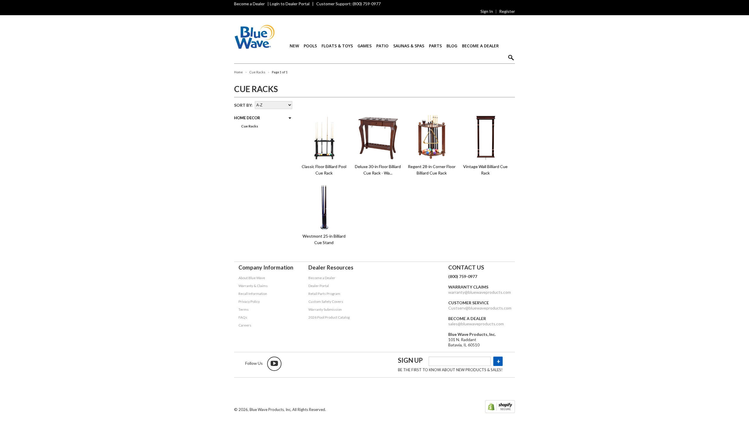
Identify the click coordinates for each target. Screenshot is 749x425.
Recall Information (252, 293)
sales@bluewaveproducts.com (476, 323)
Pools (310, 46)
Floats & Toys (337, 46)
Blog (451, 46)
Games (365, 46)
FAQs (242, 317)
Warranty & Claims (253, 286)
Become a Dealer (249, 3)
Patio (382, 46)
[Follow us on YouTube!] (274, 364)
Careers (244, 325)
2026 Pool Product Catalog (329, 317)
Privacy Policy (249, 301)
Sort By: (243, 105)
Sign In (486, 11)
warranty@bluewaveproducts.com (479, 292)
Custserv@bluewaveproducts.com (479, 307)
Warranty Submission (325, 309)
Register (507, 11)
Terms (243, 309)
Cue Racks (249, 126)
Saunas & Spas (408, 46)
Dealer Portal (318, 286)
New (294, 46)
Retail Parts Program (324, 293)
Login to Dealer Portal (290, 3)
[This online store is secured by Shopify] (500, 407)
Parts (435, 46)
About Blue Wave (251, 278)
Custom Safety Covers (325, 301)
